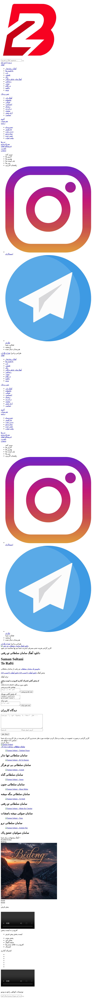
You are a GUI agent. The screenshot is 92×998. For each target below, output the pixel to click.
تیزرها (3, 142)
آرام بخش (9, 113)
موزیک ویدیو (5, 144)
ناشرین (3, 148)
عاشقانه (8, 100)
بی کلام (8, 86)
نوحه (7, 90)
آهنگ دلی (8, 98)
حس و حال (5, 94)
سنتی (7, 84)
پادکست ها (9, 71)
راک (6, 77)
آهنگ (2, 65)
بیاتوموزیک (36, 669)
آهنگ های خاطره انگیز (13, 79)
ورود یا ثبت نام (6, 63)
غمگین (7, 102)
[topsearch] (23, 60)
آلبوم (2, 119)
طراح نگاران (5, 353)
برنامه (3, 123)
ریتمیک (7, 107)
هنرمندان (4, 121)
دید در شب (9, 132)
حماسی (8, 115)
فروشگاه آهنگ (6, 146)
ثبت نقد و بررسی (26, 692)
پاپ (6, 73)
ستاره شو (9, 134)
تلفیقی (7, 75)
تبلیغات (3, 151)
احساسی (8, 104)
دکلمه (7, 88)
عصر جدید (9, 136)
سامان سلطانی (26, 669)
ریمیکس (8, 81)
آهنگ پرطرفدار (10, 69)
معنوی (7, 111)
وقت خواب (9, 138)
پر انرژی (8, 109)
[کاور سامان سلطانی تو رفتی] (14, 646)
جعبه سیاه (9, 127)
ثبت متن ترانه (25, 705)
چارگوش (8, 129)
